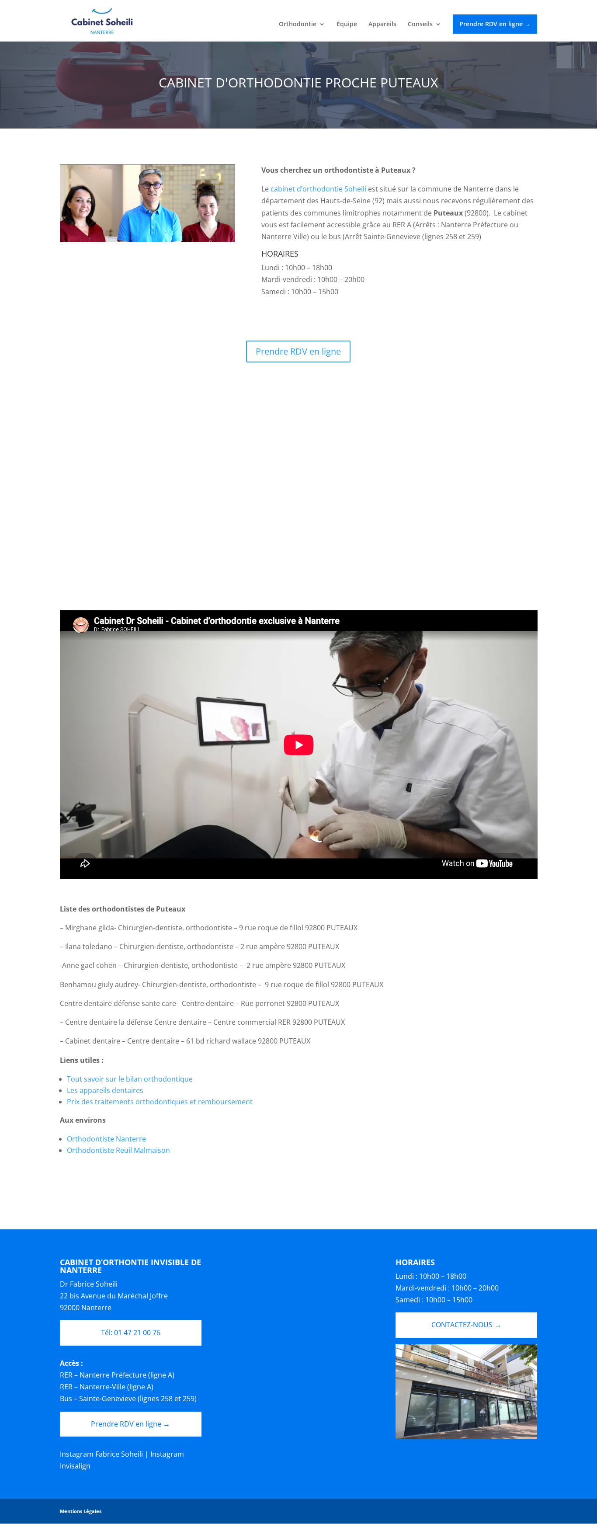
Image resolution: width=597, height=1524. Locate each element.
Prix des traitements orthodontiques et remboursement (160, 1101)
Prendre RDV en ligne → (495, 24)
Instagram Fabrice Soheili (101, 1454)
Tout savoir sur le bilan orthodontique (130, 1079)
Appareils (382, 24)
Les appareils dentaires (105, 1090)
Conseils (420, 24)
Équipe (347, 24)
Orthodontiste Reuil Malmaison (118, 1150)
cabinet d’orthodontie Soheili (319, 189)
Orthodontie (297, 24)
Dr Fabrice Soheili (89, 1284)
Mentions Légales (80, 1511)
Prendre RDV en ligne (298, 351)
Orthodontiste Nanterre (106, 1139)
